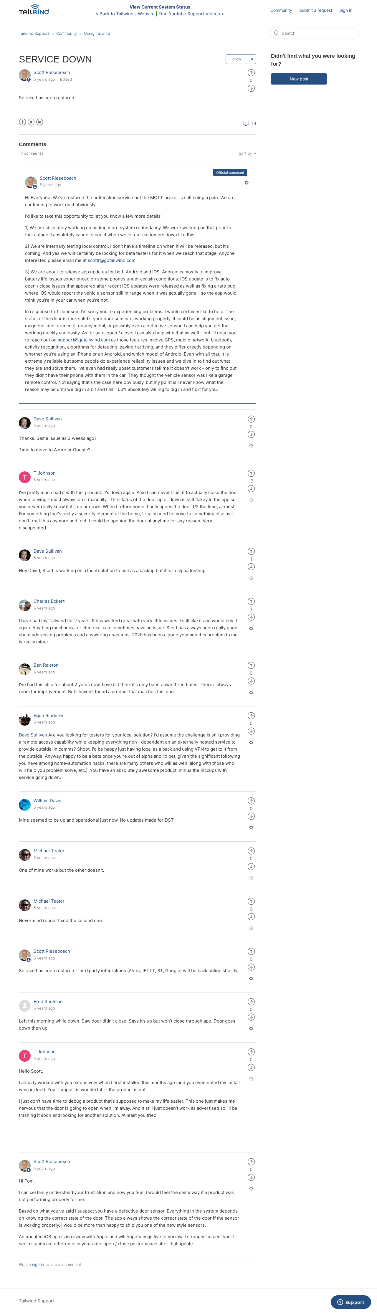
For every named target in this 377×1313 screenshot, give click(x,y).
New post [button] (299, 78)
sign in (38, 1264)
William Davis (47, 800)
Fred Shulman (48, 1001)
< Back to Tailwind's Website (125, 13)
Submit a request (315, 10)
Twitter (31, 122)
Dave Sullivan (48, 419)
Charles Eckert (49, 601)
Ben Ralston (46, 665)
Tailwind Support (34, 33)
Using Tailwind (97, 33)
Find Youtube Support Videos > (191, 13)
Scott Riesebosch (52, 72)
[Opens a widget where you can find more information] (350, 1302)
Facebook (22, 122)
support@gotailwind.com (84, 340)
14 (253, 123)
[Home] (35, 13)
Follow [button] (235, 59)
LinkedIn (39, 122)
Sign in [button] (345, 10)
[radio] (251, 72)
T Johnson (45, 473)
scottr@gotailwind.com (111, 260)
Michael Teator (49, 850)
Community (281, 10)
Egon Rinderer (49, 715)
